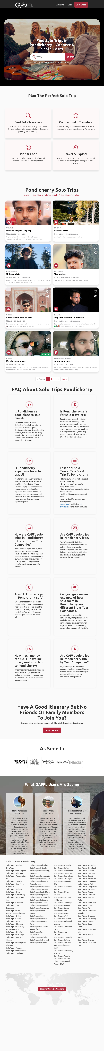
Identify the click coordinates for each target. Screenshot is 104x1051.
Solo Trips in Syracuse (86, 916)
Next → (64, 379)
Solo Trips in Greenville (63, 937)
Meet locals (66, 504)
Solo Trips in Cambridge (63, 903)
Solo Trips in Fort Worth (87, 903)
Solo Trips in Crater (85, 905)
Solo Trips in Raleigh (62, 905)
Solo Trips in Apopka (62, 956)
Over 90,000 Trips (61, 62)
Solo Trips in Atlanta (14, 889)
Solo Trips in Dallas (13, 916)
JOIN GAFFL (81, 5)
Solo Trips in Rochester (87, 879)
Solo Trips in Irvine (37, 916)
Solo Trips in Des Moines (63, 873)
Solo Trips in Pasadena (86, 889)
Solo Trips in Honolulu (38, 919)
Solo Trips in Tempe (85, 892)
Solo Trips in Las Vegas (63, 879)
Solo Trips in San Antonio (40, 876)
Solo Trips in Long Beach (87, 887)
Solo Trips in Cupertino (39, 895)
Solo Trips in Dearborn (86, 873)
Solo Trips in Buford (61, 868)
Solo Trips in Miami (61, 913)
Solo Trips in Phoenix (14, 924)
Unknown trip (13, 274)
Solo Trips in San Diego (15, 935)
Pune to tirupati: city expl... (20, 230)
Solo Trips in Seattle (14, 881)
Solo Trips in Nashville (38, 937)
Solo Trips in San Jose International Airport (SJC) (62, 945)
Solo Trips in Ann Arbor (87, 865)
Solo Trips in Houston (14, 932)
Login (70, 5)
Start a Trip (60, 5)
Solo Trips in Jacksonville (40, 897)
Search (70, 56)
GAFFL (26, 195)
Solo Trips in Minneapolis (64, 871)
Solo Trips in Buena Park (63, 876)
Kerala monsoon (62, 361)
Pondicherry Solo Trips (52, 190)
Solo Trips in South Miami (40, 892)
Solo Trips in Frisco (85, 908)
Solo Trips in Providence (39, 908)
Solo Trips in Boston (14, 921)
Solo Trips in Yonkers (14, 953)
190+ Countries (45, 62)
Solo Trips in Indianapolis (16, 951)
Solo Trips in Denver (14, 892)
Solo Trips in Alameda (62, 865)
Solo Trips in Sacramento (40, 887)
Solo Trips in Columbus (39, 865)
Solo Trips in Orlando (38, 868)
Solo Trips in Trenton (14, 903)
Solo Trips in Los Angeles (16, 871)
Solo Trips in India (51, 195)
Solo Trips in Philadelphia (40, 879)
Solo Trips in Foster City (87, 919)
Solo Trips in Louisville (86, 895)
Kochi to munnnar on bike (19, 317)
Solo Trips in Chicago (14, 873)
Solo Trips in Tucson (86, 871)
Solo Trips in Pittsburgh (39, 905)
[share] (47, 209)
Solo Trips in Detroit (85, 876)
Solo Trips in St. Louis (38, 903)
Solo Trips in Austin (13, 919)
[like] (47, 204)
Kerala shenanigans (16, 361)
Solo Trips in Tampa (14, 948)
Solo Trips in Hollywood (39, 940)
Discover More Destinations (52, 989)
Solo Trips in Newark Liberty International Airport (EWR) (62, 961)
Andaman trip (61, 230)
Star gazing (60, 274)
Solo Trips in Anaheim (38, 943)
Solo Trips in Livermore (39, 889)
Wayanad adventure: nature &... (70, 317)
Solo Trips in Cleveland (87, 868)
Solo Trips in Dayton (85, 921)
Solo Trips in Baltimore (39, 900)
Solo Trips (37, 195)
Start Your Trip (52, 730)
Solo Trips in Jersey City (15, 895)
